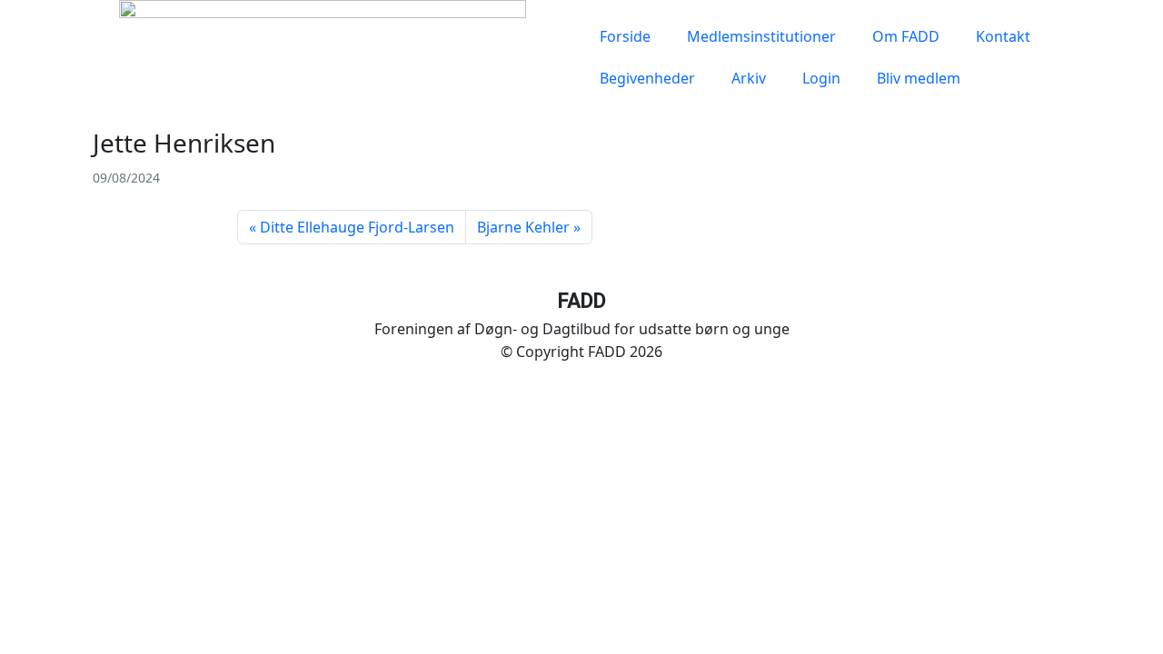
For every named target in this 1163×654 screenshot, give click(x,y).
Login (821, 78)
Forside (625, 36)
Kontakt (1003, 36)
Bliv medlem (918, 78)
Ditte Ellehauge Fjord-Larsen (357, 227)
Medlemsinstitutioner (761, 36)
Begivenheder (647, 78)
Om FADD (905, 36)
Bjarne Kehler (523, 227)
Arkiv (748, 78)
